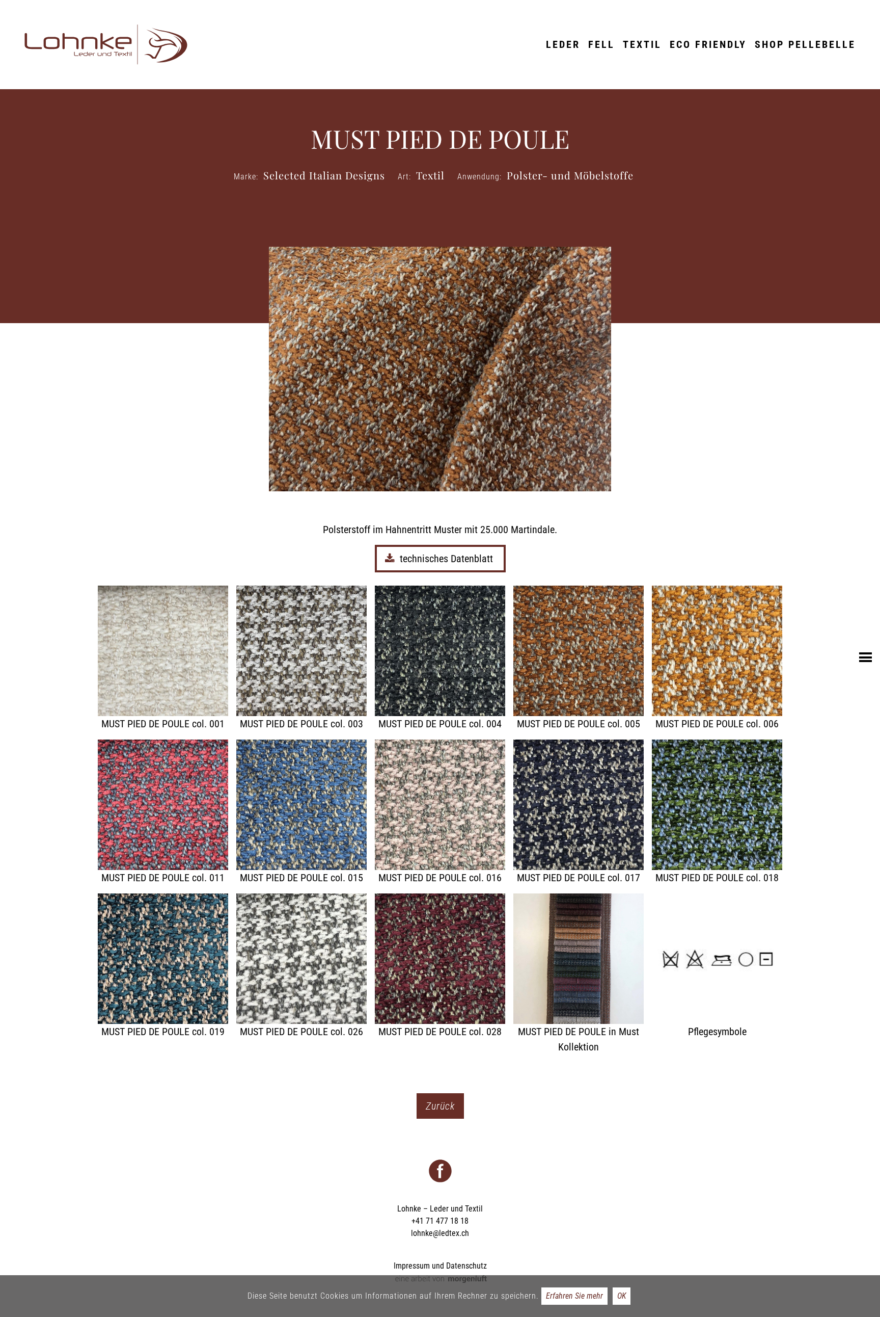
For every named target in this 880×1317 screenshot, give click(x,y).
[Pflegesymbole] (717, 966)
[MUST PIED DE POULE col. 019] (163, 966)
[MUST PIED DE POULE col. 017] (578, 812)
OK (621, 1296)
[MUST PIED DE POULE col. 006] (717, 658)
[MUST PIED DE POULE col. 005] (578, 658)
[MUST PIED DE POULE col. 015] (301, 812)
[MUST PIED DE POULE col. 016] (440, 812)
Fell (601, 44)
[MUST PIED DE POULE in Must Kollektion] (578, 974)
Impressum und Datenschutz (440, 1266)
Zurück (440, 1106)
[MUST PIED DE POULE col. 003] (301, 658)
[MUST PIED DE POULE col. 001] (163, 658)
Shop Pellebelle (805, 44)
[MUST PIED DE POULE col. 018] (717, 812)
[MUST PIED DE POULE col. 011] (163, 812)
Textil (642, 44)
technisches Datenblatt (448, 558)
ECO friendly (708, 44)
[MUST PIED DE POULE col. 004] (440, 658)
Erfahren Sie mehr (574, 1296)
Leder (563, 44)
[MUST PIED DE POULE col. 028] (440, 966)
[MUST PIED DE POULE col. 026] (301, 966)
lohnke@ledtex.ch (440, 1233)
